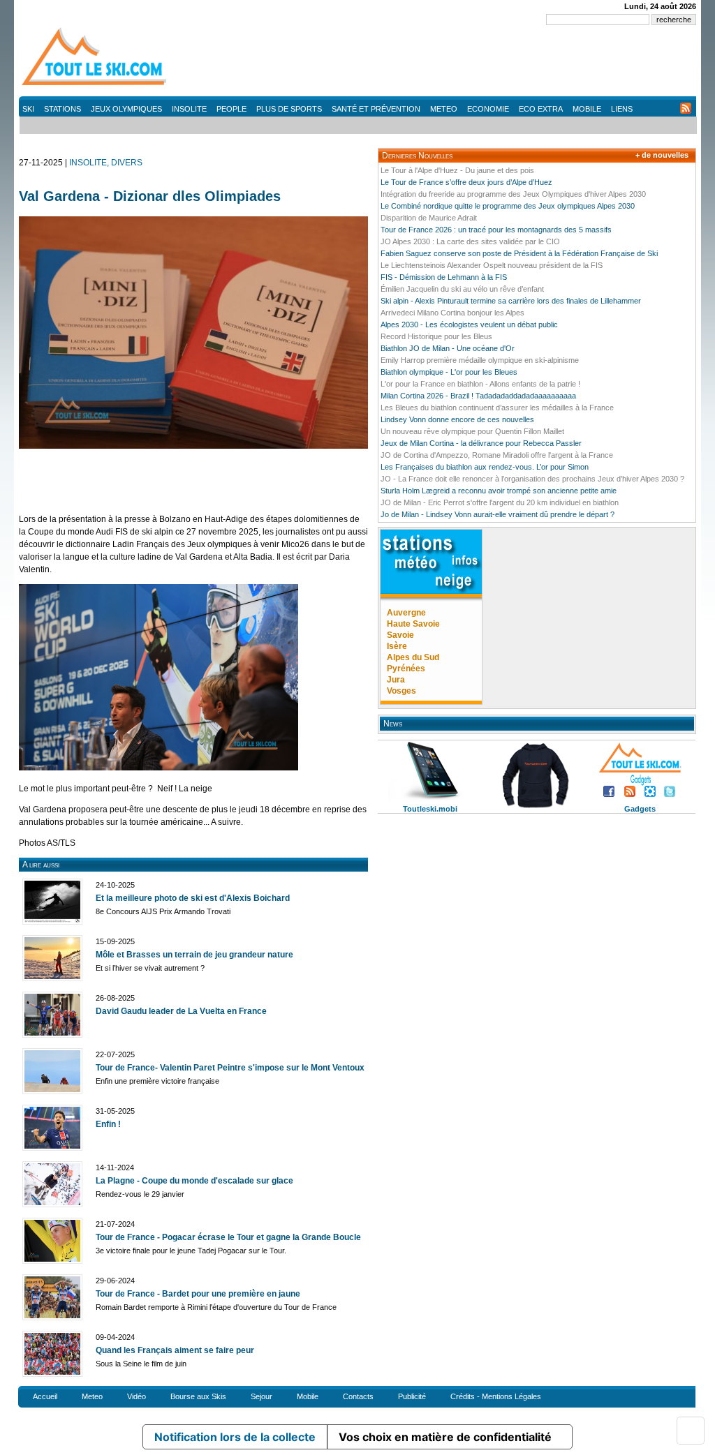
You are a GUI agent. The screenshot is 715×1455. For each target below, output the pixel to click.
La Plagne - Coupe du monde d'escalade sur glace (194, 1181)
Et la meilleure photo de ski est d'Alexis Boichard (193, 898)
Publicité (412, 1396)
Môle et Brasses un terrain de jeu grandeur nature (194, 955)
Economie (488, 109)
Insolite (189, 109)
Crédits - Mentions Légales (495, 1396)
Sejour (261, 1396)
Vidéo (136, 1396)
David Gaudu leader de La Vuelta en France (181, 1011)
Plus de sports (289, 109)
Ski (28, 109)
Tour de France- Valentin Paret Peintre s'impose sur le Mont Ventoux (230, 1068)
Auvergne (406, 613)
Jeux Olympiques (126, 109)
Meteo (443, 109)
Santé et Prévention (376, 109)
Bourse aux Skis (198, 1396)
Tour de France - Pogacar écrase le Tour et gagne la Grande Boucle (228, 1237)
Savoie (400, 635)
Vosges (401, 691)
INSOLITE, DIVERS (105, 162)
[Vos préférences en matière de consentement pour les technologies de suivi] (690, 1430)
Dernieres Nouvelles (417, 156)
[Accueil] (95, 84)
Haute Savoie (413, 624)
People (231, 109)
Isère (397, 646)
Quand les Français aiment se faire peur (175, 1350)
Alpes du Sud (413, 657)
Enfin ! (108, 1124)
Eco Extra (541, 109)
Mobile (587, 109)
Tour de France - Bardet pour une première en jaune (198, 1294)
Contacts (358, 1396)
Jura (396, 680)
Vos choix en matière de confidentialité (445, 1437)
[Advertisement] (442, 62)
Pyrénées (406, 668)
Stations (62, 109)
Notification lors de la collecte (235, 1437)
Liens (622, 109)
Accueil (45, 1396)
